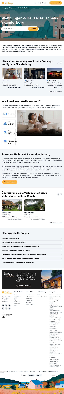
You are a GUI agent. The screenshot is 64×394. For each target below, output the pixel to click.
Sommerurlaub (53, 330)
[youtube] (9, 308)
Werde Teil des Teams (17, 297)
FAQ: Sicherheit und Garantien (55, 334)
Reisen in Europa (54, 324)
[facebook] (3, 305)
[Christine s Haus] (34, 209)
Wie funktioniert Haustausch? (10, 238)
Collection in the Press (55, 339)
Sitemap (24, 375)
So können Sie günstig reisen (55, 297)
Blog (15, 300)
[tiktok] (9, 305)
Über (15, 295)
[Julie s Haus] (12, 78)
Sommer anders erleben (56, 295)
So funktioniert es (30, 296)
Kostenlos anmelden (56, 3)
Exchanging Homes (54, 337)
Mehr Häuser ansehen (55, 91)
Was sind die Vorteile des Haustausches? (13, 242)
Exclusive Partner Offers (55, 354)
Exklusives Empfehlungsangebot (55, 322)
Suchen (34, 28)
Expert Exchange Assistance (54, 351)
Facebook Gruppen (54, 300)
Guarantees (52, 342)
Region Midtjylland (23, 8)
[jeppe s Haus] (34, 78)
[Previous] (58, 63)
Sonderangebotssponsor (56, 332)
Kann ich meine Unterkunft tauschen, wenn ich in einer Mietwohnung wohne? (24, 254)
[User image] (19, 77)
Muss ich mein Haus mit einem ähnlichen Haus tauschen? (18, 262)
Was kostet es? (29, 300)
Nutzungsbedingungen (12, 371)
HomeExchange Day (55, 319)
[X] (6, 308)
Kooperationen (53, 363)
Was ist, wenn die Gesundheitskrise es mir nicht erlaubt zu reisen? (20, 258)
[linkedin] (3, 308)
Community (17, 303)
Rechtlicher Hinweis (53, 371)
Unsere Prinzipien (30, 295)
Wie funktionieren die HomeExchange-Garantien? (16, 250)
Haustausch (53, 326)
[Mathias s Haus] (12, 209)
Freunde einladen (30, 304)
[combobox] (20, 28)
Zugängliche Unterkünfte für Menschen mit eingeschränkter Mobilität (56, 314)
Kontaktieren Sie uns (43, 296)
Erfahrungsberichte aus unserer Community (55, 366)
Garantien (28, 302)
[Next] (61, 63)
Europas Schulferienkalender (55, 310)
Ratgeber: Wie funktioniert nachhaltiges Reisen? (56, 306)
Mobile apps (17, 301)
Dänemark (13, 8)
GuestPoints (29, 298)
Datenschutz (33, 371)
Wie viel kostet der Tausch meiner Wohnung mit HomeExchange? (20, 246)
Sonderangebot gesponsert (54, 348)
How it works (53, 355)
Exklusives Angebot (54, 359)
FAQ (39, 295)
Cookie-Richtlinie (42, 371)
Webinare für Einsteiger (55, 318)
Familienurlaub (53, 328)
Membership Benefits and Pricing (55, 345)
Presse (15, 305)
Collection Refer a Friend (56, 341)
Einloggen (45, 3)
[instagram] (6, 305)
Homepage (5, 8)
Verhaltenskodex (24, 371)
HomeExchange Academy (54, 302)
